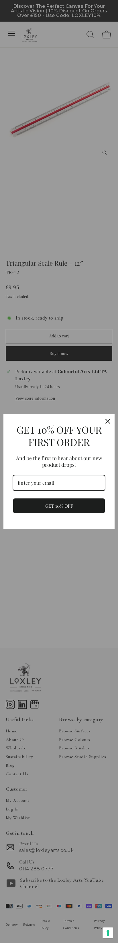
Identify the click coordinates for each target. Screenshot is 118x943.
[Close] (108, 421)
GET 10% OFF (59, 506)
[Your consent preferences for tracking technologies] (108, 932)
